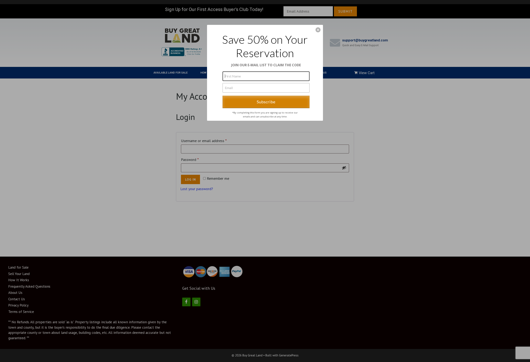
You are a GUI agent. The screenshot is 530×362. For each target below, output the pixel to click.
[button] (318, 29)
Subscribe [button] (266, 101)
